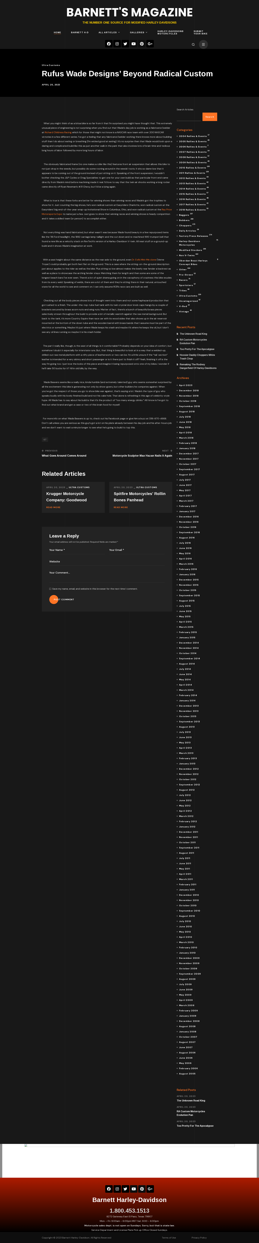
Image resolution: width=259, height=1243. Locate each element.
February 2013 (188, 758)
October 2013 (187, 716)
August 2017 (187, 474)
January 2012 (187, 826)
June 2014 (185, 674)
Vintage (185, 311)
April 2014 (185, 684)
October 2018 (187, 401)
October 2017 (187, 464)
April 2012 (185, 811)
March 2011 (186, 879)
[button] (193, 44)
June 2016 (185, 548)
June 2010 (185, 926)
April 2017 (185, 495)
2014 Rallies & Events (193, 188)
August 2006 (187, 1052)
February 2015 (188, 632)
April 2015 (185, 621)
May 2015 (185, 616)
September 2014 (189, 658)
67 (45, 439)
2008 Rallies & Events (194, 157)
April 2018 (185, 432)
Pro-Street (187, 274)
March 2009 (186, 1005)
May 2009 (185, 994)
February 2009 (188, 1010)
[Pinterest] (142, 43)
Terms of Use (169, 1237)
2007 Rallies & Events (194, 151)
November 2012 (189, 774)
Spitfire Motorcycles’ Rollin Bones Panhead (139, 496)
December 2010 (189, 895)
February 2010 (188, 947)
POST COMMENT (64, 599)
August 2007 (187, 1042)
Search (209, 116)
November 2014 (189, 648)
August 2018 (187, 411)
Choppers (187, 225)
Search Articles (185, 109)
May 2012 (185, 805)
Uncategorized (189, 300)
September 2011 (189, 847)
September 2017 (189, 469)
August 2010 (187, 916)
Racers (184, 279)
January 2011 (187, 889)
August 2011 (186, 853)
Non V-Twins (188, 255)
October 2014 (188, 653)
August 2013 (187, 726)
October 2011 (187, 842)
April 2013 (185, 747)
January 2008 (187, 1031)
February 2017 (188, 506)
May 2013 (185, 742)
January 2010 (187, 952)
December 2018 (189, 390)
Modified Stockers (192, 249)
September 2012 (189, 784)
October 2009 (188, 968)
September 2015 (189, 595)
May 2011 (184, 868)
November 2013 (189, 711)
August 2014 (187, 663)
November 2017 (189, 458)
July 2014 (185, 669)
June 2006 (186, 1058)
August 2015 (187, 600)
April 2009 (186, 1000)
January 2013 (187, 763)
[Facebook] (109, 43)
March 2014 (186, 690)
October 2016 (187, 527)
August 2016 (187, 537)
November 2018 (189, 395)
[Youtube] (133, 43)
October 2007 (188, 1037)
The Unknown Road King (193, 334)
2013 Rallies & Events (193, 183)
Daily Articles (189, 230)
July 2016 (185, 543)
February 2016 (188, 569)
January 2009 (187, 1015)
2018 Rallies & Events (193, 209)
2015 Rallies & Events (193, 193)
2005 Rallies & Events (194, 141)
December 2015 (189, 579)
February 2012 (188, 821)
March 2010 (186, 942)
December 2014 (189, 642)
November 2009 (189, 963)
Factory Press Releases (195, 235)
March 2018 (186, 437)
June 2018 (185, 422)
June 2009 (186, 989)
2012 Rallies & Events (193, 178)
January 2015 (187, 637)
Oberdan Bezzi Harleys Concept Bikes (198, 262)
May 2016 (185, 553)
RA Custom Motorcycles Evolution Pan (193, 341)
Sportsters (187, 285)
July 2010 (185, 921)
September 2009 (190, 973)
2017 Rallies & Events (193, 204)
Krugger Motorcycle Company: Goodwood (66, 496)
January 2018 (187, 448)
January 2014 (187, 700)
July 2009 (185, 984)
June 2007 (186, 1047)
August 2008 (187, 1026)
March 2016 (186, 564)
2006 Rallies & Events (193, 146)
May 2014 (185, 679)
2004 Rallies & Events (194, 136)
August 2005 (187, 1073)
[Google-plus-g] (150, 43)
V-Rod (184, 306)
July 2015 (185, 606)
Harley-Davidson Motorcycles (198, 242)
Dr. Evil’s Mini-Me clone (144, 259)
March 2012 (186, 816)
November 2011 (188, 837)
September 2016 (189, 532)
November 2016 (189, 522)
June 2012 (185, 800)
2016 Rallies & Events (193, 199)
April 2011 (185, 874)
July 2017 (185, 479)
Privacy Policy (199, 1237)
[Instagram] (117, 43)
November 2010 (189, 900)
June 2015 (185, 611)
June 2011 (185, 863)
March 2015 (186, 627)
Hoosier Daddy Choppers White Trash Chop (197, 357)
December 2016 (189, 516)
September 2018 (189, 406)
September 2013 (189, 721)
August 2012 (187, 790)
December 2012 (189, 769)
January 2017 (187, 511)
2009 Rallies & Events (194, 162)
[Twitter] (125, 43)
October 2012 (187, 779)
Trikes (184, 290)
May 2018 (185, 427)
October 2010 (188, 905)
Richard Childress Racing (58, 132)
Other (184, 269)
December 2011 (188, 832)
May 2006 (185, 1063)
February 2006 (188, 1068)
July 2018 (185, 416)
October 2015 (187, 590)
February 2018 (188, 443)
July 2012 (185, 795)
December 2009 (189, 958)
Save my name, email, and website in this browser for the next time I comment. (95, 588)
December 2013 (189, 705)
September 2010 (189, 910)
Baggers (186, 214)
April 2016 (185, 558)
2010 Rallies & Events (194, 167)
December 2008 (189, 1021)
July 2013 (185, 732)
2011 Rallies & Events (194, 172)
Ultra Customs (51, 65)
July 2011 (184, 858)
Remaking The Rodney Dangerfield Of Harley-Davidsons (198, 366)
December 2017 (189, 453)
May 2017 (185, 490)
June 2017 (185, 485)
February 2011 (187, 884)
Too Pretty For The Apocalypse (197, 349)
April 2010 (185, 937)
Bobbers (186, 220)
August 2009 (187, 979)
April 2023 (185, 385)
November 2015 (189, 585)
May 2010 (185, 931)
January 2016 (187, 574)
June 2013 (185, 737)
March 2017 (186, 501)
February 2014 (188, 695)
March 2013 (186, 753)
